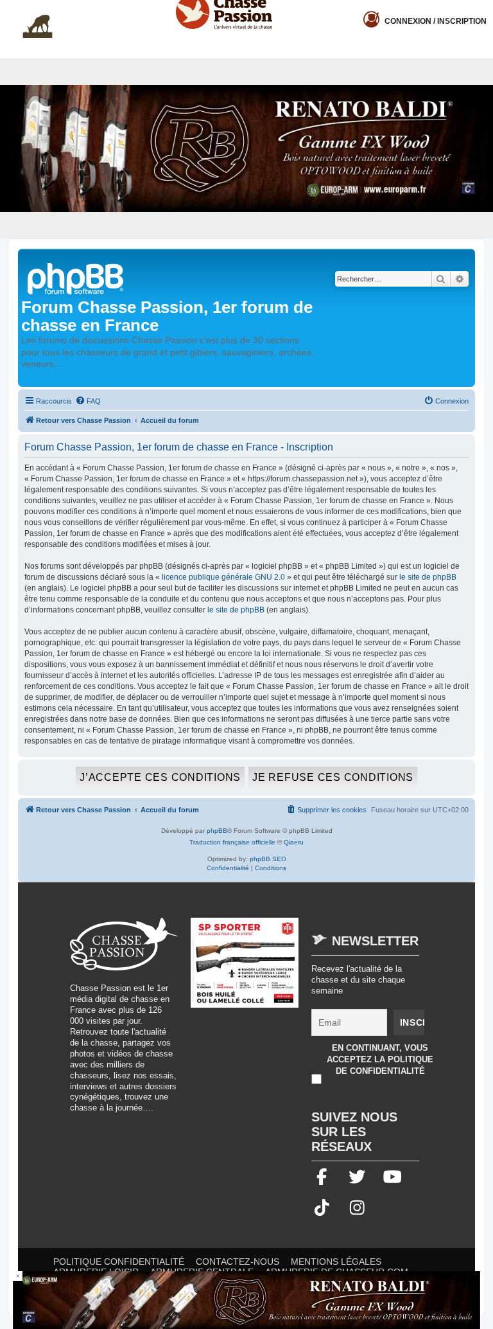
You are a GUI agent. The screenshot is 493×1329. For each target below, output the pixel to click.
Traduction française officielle (232, 842)
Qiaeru (294, 842)
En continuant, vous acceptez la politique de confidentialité (380, 1059)
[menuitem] (88, 401)
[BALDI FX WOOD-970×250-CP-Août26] (246, 148)
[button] (483, 10)
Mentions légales (336, 1261)
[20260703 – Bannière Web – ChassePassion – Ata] (244, 969)
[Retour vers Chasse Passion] (76, 277)
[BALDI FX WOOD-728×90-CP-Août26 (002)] (246, 1300)
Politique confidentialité (118, 1261)
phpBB (217, 830)
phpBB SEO (268, 858)
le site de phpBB (427, 577)
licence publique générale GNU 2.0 (223, 577)
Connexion (436, 21)
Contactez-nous (237, 1261)
